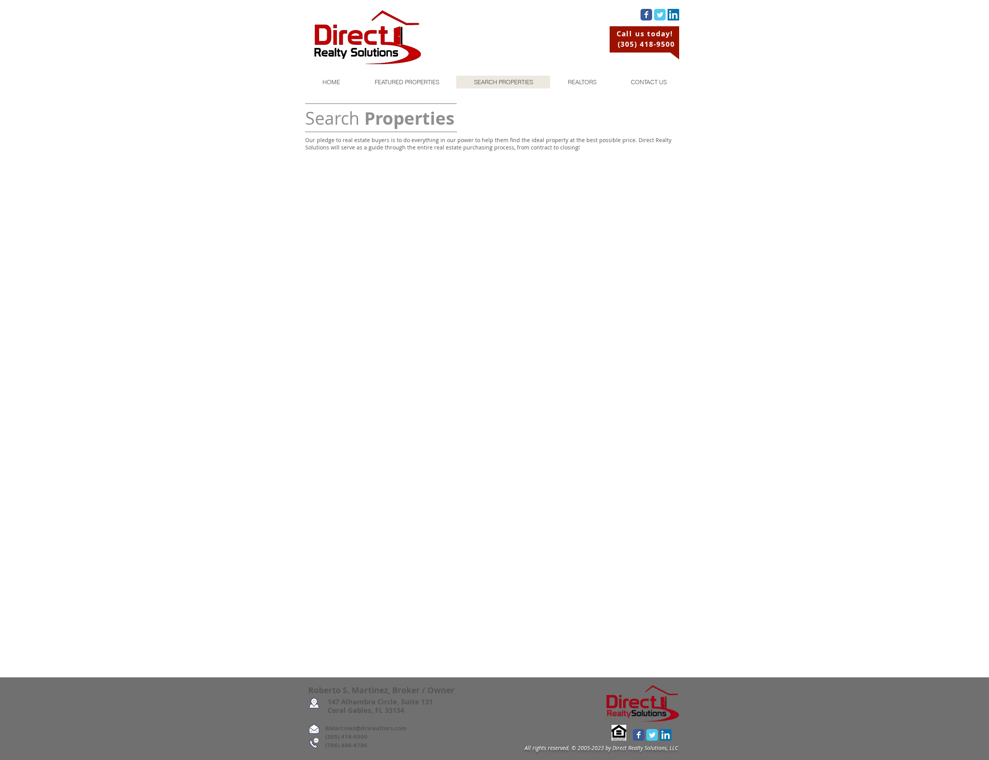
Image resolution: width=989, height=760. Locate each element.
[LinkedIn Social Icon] (673, 14)
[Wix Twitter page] (660, 14)
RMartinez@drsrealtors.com (357, 728)
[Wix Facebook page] (646, 14)
